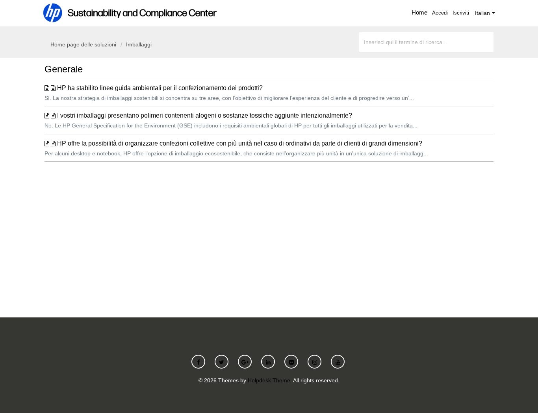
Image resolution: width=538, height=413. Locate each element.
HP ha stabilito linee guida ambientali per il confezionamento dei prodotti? (160, 88)
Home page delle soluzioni (84, 44)
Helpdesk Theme (269, 380)
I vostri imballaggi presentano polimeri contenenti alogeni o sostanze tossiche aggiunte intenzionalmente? (204, 115)
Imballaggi (139, 44)
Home (419, 12)
